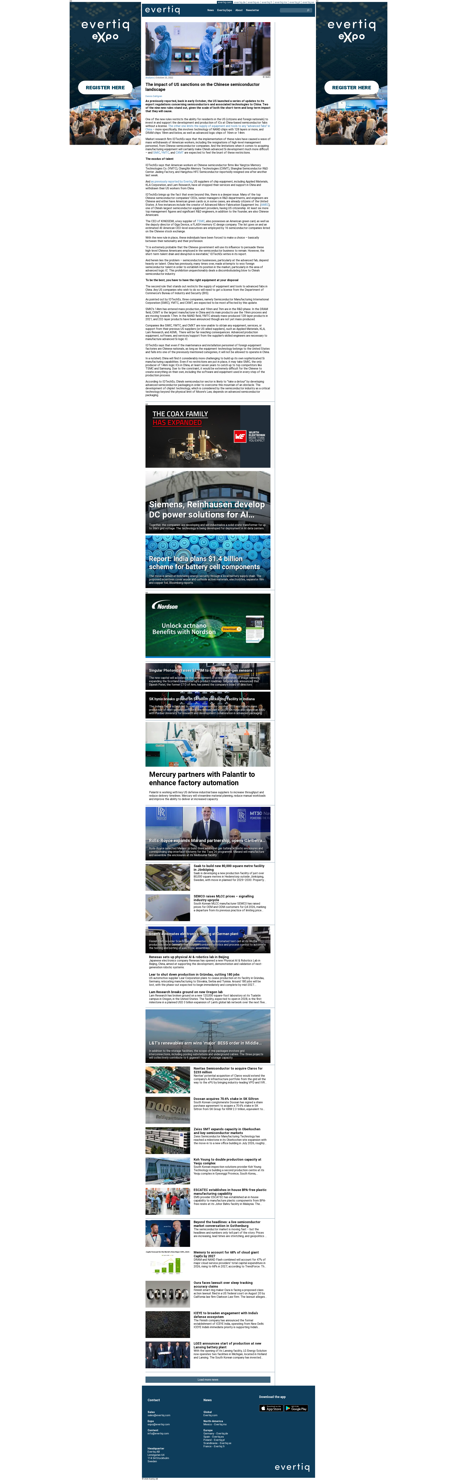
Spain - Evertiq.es (214, 1436)
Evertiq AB (162, 10)
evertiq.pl (295, 2)
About (239, 10)
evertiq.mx (281, 2)
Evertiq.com (210, 1415)
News (210, 10)
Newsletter (252, 10)
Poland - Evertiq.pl (214, 1440)
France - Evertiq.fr (214, 1446)
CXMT (180, 152)
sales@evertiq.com (159, 1415)
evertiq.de (240, 2)
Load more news (208, 1379)
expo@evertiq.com (159, 1424)
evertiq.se (308, 2)
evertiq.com (225, 2)
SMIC (156, 152)
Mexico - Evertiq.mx (215, 1424)
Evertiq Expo (224, 10)
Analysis (149, 77)
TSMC (201, 221)
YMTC (165, 152)
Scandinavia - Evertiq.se (217, 1443)
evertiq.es (253, 2)
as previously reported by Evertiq (171, 181)
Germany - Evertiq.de (216, 1433)
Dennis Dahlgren (153, 96)
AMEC (265, 204)
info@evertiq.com (158, 1433)
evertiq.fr (267, 2)
